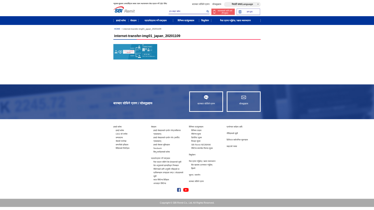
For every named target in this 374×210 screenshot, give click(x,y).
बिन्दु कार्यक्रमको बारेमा (161, 152)
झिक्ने (193, 168)
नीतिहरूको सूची (232, 133)
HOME (117, 29)
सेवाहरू (153, 127)
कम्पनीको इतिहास (122, 145)
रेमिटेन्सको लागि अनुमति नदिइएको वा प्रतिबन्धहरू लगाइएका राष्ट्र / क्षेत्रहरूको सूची (168, 172)
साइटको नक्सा (232, 146)
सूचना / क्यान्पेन (194, 175)
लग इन (249, 11)
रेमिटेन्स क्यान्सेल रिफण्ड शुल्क (202, 148)
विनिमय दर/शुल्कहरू (196, 127)
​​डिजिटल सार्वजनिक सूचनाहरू (237, 140)
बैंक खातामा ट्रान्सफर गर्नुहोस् (201, 165)
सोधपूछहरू (216, 4)
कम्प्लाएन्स (119, 137)
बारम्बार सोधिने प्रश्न (200, 4)
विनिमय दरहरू (196, 130)
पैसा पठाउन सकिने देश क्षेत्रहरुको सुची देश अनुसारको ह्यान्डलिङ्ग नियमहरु (167, 164)
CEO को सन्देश (121, 134)
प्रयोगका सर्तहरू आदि (234, 127)
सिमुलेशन (192, 155)
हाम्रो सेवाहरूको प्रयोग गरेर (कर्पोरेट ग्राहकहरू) (166, 139)
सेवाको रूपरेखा (121, 141)
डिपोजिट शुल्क (196, 137)
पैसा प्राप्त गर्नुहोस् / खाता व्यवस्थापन (202, 161)
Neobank (157, 148)
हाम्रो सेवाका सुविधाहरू (161, 145)
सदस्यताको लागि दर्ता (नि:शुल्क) (225, 12)
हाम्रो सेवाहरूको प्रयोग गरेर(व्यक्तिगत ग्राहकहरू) (167, 132)
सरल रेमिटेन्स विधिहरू (161, 179)
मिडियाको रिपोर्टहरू (122, 148)
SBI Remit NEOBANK (201, 145)
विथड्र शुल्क (195, 141)
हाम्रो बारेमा (117, 127)
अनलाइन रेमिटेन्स (159, 183)
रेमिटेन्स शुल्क (196, 134)
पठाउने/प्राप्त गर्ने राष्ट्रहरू (160, 158)
